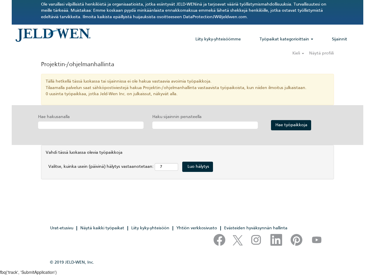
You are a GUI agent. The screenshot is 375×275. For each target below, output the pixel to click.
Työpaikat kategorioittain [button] (285, 39)
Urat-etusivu (61, 228)
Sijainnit (339, 39)
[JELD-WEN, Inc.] (53, 35)
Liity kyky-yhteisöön (150, 228)
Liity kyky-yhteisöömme (218, 39)
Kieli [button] (296, 53)
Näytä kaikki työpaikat (102, 228)
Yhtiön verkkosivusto (196, 228)
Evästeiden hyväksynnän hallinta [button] (255, 228)
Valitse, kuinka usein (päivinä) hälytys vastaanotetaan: (101, 167)
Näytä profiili (321, 53)
